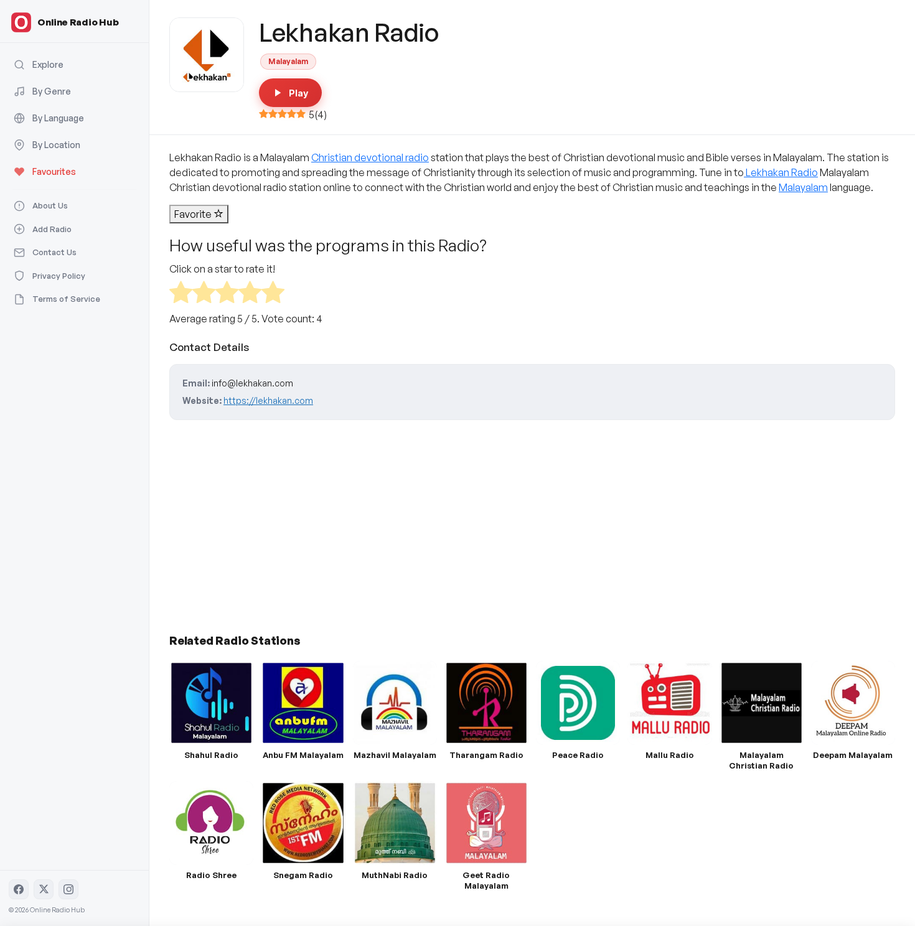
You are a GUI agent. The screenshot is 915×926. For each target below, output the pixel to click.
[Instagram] (68, 889)
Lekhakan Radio (781, 172)
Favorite (194, 214)
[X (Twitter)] (44, 889)
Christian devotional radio (370, 157)
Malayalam (288, 61)
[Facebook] (19, 889)
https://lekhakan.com (268, 400)
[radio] (180, 294)
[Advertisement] (532, 522)
